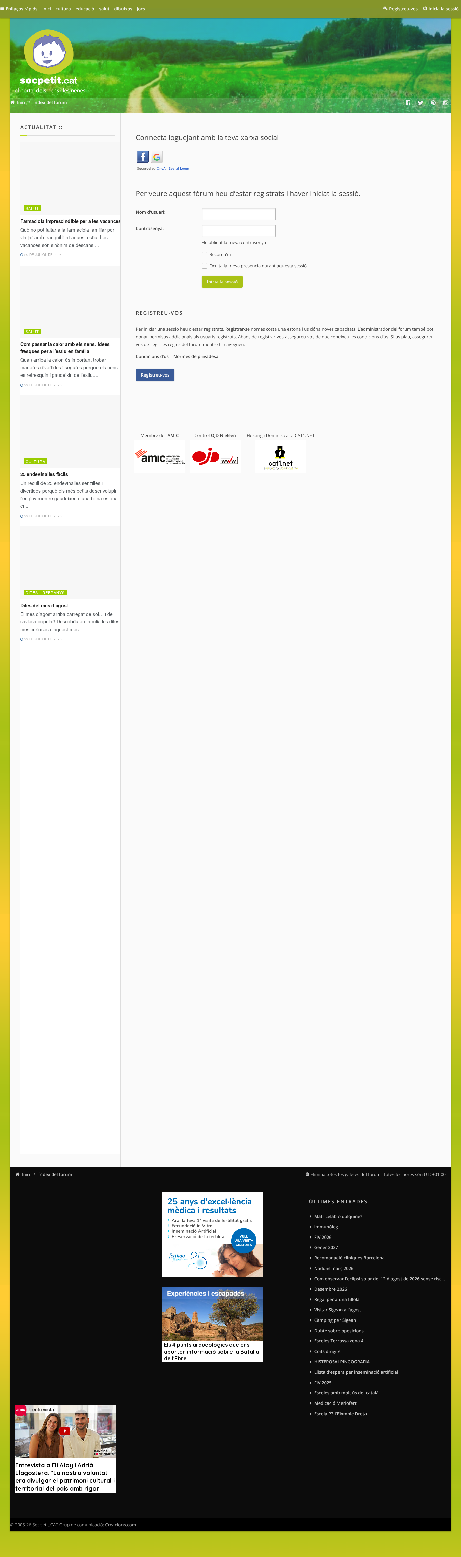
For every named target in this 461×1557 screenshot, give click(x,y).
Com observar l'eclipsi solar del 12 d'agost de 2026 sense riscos (380, 1279)
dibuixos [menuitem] (123, 9)
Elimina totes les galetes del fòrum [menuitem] (345, 1174)
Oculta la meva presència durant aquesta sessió (257, 265)
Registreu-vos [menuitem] (403, 9)
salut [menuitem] (104, 9)
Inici (26, 1174)
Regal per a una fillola (337, 1299)
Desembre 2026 (330, 1289)
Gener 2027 (326, 1247)
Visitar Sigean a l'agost (337, 1310)
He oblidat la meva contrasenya (234, 242)
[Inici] (50, 63)
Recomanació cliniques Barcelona (349, 1258)
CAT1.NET (305, 435)
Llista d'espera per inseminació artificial (356, 1372)
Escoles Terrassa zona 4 (339, 1341)
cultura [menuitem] (63, 9)
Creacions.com (120, 1525)
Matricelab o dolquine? (338, 1216)
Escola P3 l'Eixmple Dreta (340, 1414)
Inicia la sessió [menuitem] (444, 9)
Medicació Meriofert (335, 1403)
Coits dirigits (327, 1351)
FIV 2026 (323, 1237)
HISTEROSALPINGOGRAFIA (342, 1362)
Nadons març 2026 (334, 1268)
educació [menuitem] (85, 9)
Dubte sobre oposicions (339, 1331)
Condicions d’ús (152, 356)
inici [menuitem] (46, 9)
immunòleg (326, 1227)
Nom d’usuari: (151, 212)
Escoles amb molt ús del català (346, 1393)
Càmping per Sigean (335, 1320)
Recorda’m (219, 254)
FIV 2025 (323, 1383)
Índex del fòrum (55, 1174)
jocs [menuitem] (141, 9)
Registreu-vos (155, 375)
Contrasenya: (150, 228)
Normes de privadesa (196, 356)
